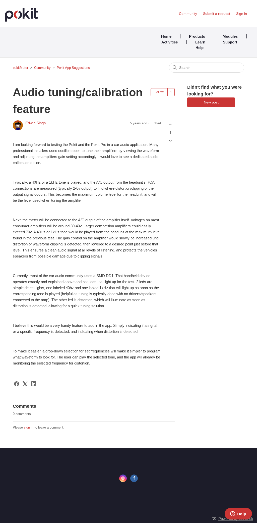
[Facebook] (16, 383)
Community (188, 14)
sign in (28, 427)
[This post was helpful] (170, 124)
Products (197, 36)
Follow (159, 92)
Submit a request (216, 14)
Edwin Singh (35, 123)
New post (211, 102)
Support (230, 42)
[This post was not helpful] (170, 140)
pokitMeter (20, 68)
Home (166, 36)
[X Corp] (25, 383)
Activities (169, 42)
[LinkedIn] (33, 383)
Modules (230, 36)
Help (200, 47)
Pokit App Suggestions (73, 68)
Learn (200, 42)
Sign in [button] (241, 14)
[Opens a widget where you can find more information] (238, 514)
